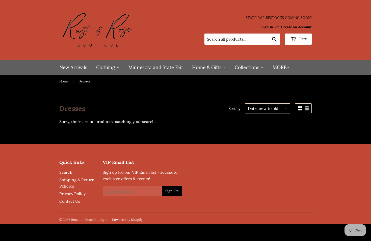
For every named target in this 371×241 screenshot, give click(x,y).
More (280, 67)
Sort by (234, 108)
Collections (248, 67)
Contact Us (69, 201)
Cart (302, 38)
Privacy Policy (72, 193)
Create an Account (296, 27)
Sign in (267, 27)
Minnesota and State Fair (155, 67)
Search (65, 172)
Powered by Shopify (127, 220)
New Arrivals (73, 67)
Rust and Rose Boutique (89, 220)
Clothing (106, 67)
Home (64, 81)
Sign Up (171, 191)
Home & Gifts (207, 67)
